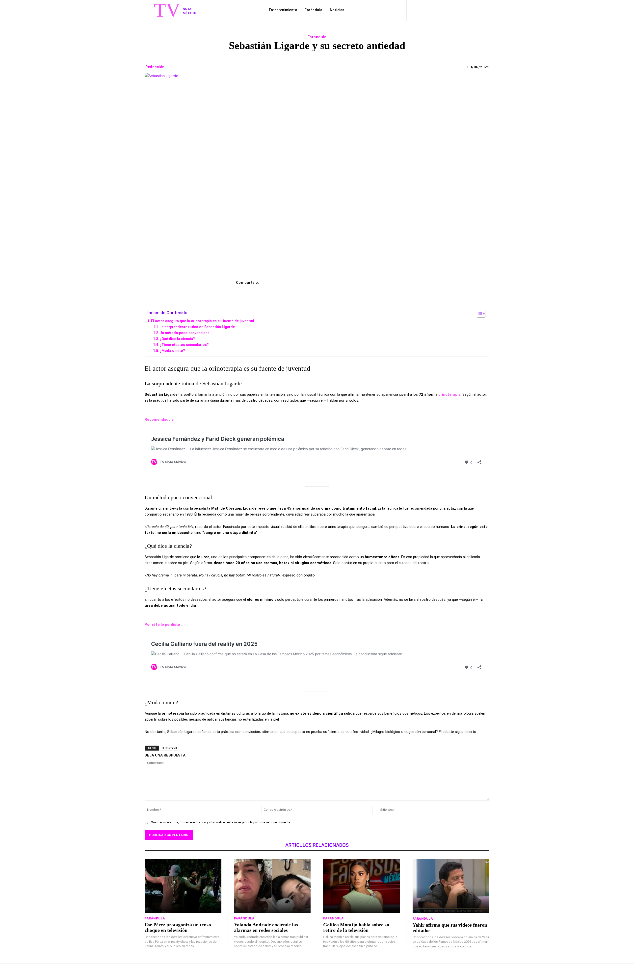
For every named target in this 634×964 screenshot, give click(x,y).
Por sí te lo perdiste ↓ (164, 624)
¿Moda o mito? (172, 351)
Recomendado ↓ (159, 419)
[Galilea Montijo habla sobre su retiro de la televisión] (361, 886)
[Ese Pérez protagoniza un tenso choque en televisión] (183, 886)
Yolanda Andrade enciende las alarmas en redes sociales (266, 927)
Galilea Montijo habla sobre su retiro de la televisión (356, 927)
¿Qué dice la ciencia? (177, 339)
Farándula (317, 37)
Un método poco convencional (185, 333)
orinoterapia (449, 394)
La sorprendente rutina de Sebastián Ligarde (197, 327)
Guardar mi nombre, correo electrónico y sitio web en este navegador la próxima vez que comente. (221, 822)
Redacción (155, 67)
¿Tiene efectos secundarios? (184, 345)
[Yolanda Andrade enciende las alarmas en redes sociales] (272, 886)
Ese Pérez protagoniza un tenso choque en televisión (178, 927)
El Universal (169, 748)
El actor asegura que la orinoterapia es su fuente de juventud (202, 321)
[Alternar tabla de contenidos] (478, 314)
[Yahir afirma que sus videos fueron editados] (451, 886)
